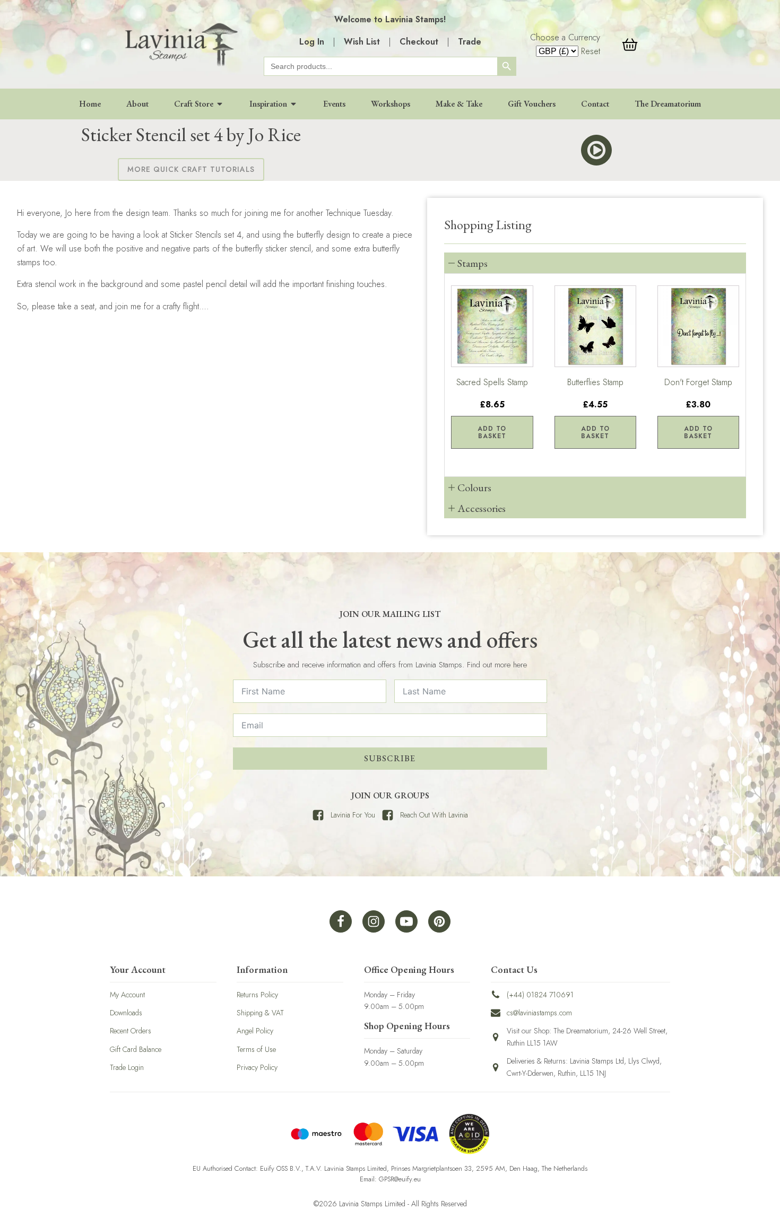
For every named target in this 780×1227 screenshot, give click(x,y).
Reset (590, 51)
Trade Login (127, 1067)
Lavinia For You (353, 815)
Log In (311, 42)
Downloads (126, 1012)
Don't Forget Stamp (698, 382)
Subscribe (389, 758)
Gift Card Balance (135, 1049)
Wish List (362, 42)
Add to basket (492, 432)
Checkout (419, 42)
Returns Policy (257, 994)
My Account (127, 994)
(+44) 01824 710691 (540, 994)
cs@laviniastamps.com (539, 1012)
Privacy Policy (257, 1067)
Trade (469, 42)
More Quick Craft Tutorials (191, 169)
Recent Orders (130, 1030)
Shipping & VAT (260, 1012)
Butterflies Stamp (595, 382)
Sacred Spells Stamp (492, 382)
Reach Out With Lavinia (434, 815)
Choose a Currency (565, 37)
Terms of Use (256, 1049)
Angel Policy (255, 1030)
